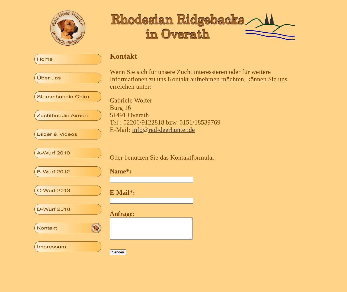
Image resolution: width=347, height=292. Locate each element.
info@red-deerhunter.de (163, 129)
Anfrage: (122, 213)
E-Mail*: (122, 192)
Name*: (120, 171)
